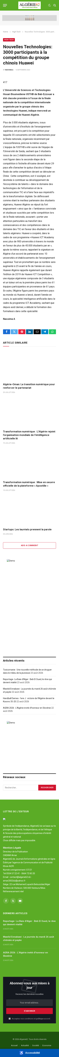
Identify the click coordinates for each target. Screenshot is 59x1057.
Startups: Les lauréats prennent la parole (27, 529)
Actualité (25, 1045)
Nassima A (9, 70)
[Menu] (5, 5)
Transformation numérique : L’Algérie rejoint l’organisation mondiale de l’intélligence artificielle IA (29, 435)
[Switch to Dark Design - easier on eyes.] (49, 5)
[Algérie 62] (29, 5)
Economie (46, 1045)
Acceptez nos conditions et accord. (31, 1018)
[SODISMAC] (29, 18)
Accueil (14, 1045)
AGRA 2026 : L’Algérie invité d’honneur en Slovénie (27, 708)
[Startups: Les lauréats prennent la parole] (29, 510)
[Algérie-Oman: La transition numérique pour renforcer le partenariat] (29, 365)
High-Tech (9, 40)
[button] (29, 1053)
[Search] (54, 5)
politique (40, 1018)
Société (35, 1045)
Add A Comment (29, 545)
